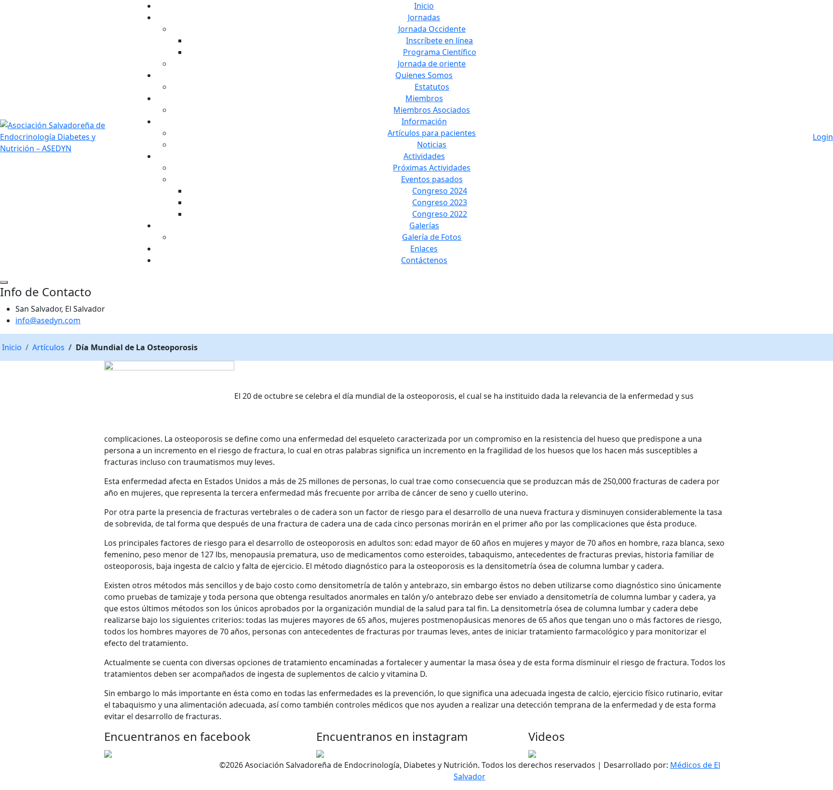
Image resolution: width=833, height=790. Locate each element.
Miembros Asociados (431, 110)
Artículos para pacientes (432, 133)
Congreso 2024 (439, 190)
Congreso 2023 (439, 202)
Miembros (424, 98)
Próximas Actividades (431, 167)
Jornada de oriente (432, 63)
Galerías (424, 225)
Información (424, 121)
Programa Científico (439, 52)
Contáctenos (424, 260)
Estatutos (432, 86)
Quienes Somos (424, 75)
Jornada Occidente (432, 29)
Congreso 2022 (439, 214)
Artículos (48, 347)
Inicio (424, 5)
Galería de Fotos (431, 237)
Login (823, 137)
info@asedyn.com (48, 320)
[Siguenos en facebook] (108, 753)
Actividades (424, 156)
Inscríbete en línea (439, 40)
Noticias (431, 144)
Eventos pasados (432, 179)
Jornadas (424, 17)
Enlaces (424, 248)
